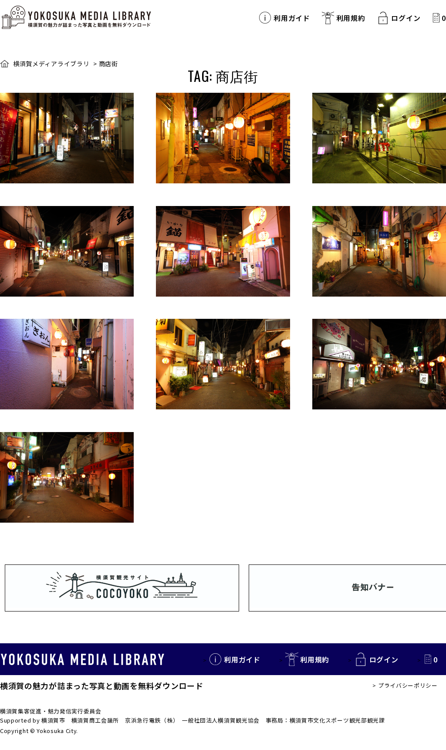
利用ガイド (292, 18)
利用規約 (350, 18)
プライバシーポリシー (408, 685)
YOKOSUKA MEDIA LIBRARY (82, 659)
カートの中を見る (436, 17)
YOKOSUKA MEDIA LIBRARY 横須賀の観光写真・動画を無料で (76, 17)
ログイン (405, 18)
